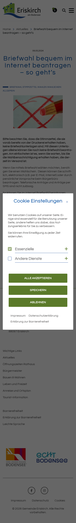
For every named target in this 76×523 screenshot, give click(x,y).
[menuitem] (18, 316)
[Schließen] (67, 202)
